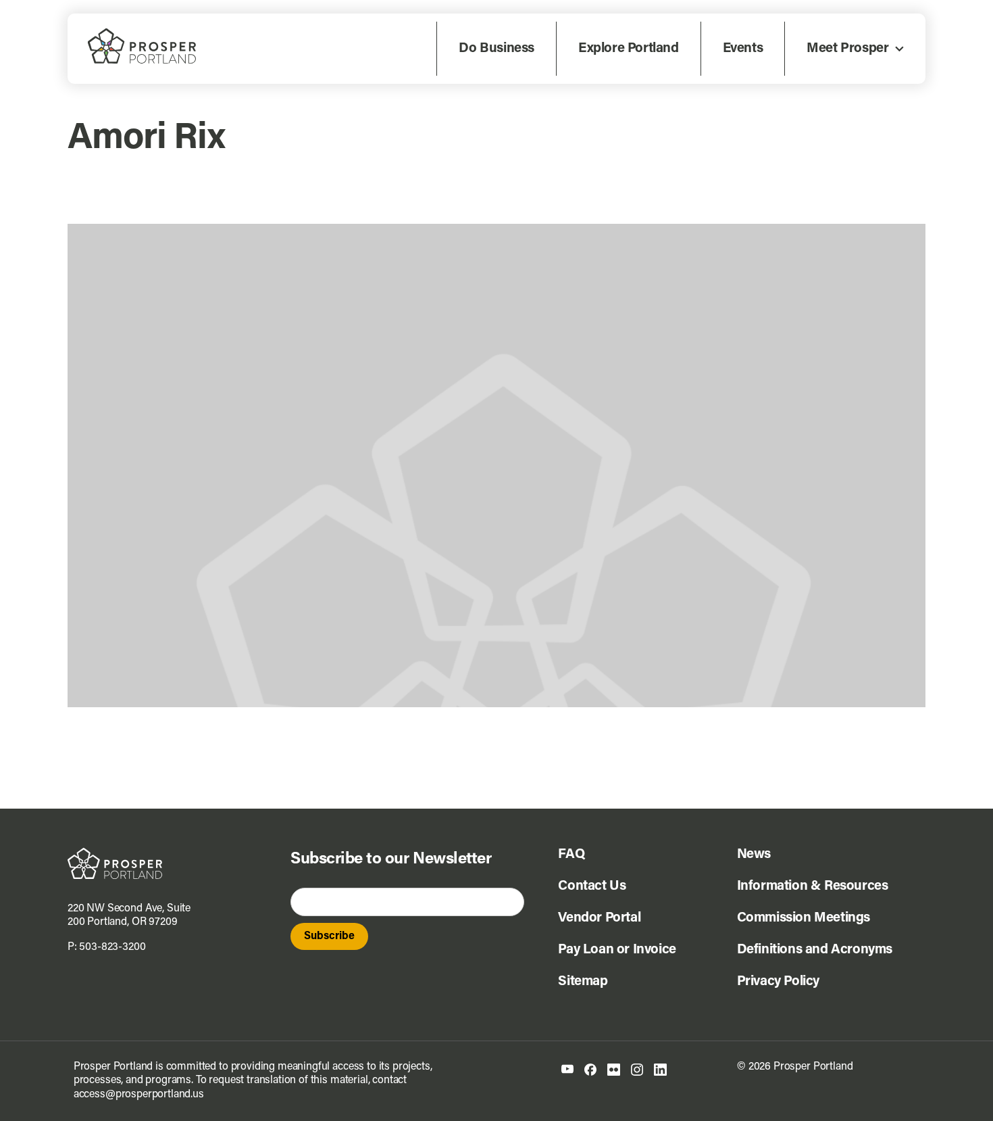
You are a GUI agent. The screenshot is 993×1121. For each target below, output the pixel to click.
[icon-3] (613, 1069)
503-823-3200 (112, 947)
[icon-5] (660, 1069)
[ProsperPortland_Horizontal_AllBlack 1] (115, 853)
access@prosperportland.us (139, 1094)
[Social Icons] (590, 1069)
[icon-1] (567, 1069)
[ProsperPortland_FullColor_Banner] (142, 33)
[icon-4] (637, 1069)
